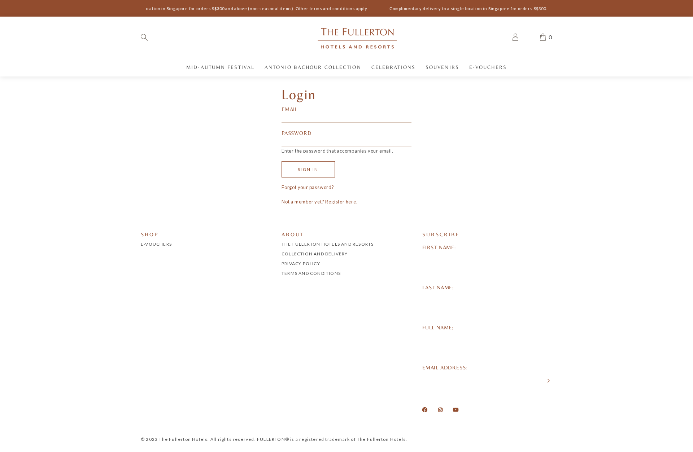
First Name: (439, 247)
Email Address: (444, 367)
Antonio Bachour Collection (313, 67)
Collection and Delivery (315, 253)
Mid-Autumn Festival (220, 67)
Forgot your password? (308, 187)
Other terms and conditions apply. (329, 8)
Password (296, 133)
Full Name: (437, 327)
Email (290, 109)
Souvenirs (442, 67)
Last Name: (438, 287)
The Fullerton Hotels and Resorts (328, 244)
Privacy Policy (301, 263)
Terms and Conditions (311, 273)
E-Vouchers (488, 67)
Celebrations (393, 67)
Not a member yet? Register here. (320, 202)
